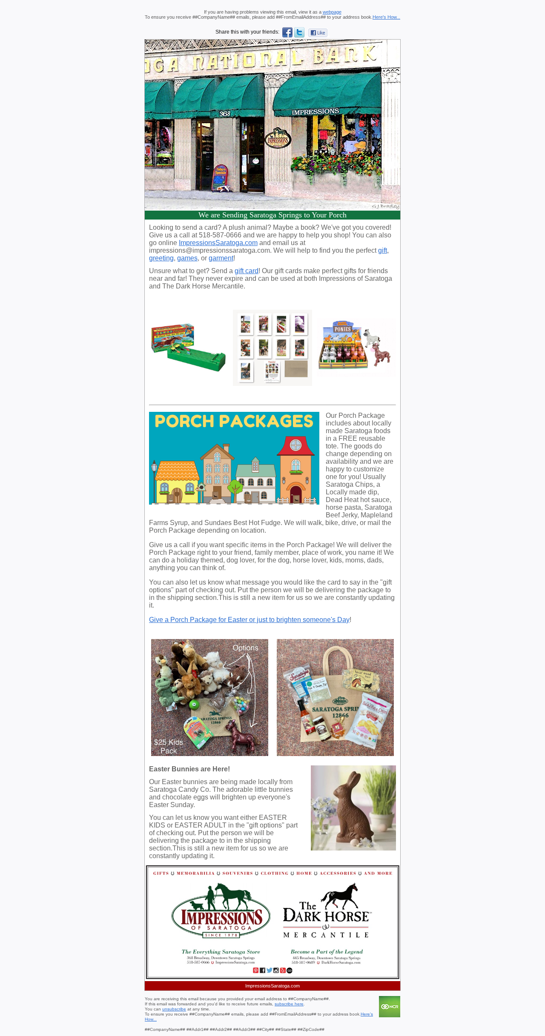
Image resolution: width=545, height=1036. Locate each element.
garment (221, 258)
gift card (246, 270)
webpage (332, 11)
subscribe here (289, 1004)
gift (382, 250)
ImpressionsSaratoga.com (218, 242)
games (187, 258)
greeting (161, 258)
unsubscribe (174, 1009)
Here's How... (386, 17)
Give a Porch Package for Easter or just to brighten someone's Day (249, 619)
